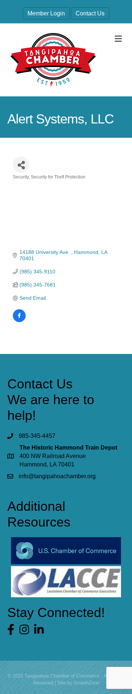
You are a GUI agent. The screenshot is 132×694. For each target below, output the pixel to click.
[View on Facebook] (19, 320)
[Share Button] (21, 164)
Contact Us (90, 13)
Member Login (46, 13)
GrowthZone (86, 683)
